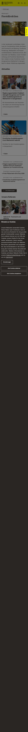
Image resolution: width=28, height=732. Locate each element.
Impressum (9, 257)
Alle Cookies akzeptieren (14, 273)
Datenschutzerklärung (13, 255)
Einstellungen (7, 262)
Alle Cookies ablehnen (14, 268)
